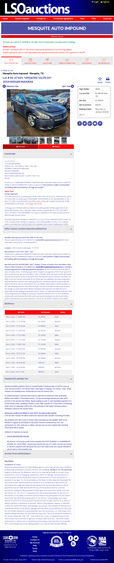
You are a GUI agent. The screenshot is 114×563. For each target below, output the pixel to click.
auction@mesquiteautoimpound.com (49, 240)
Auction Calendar (22, 18)
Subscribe (107, 18)
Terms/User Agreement (63, 18)
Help (82, 18)
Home (5, 18)
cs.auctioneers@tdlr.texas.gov (73, 560)
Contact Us (41, 18)
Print (107, 82)
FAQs (94, 18)
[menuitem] (96, 2)
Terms (35, 548)
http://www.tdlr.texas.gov (46, 560)
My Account (35, 542)
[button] (72, 91)
